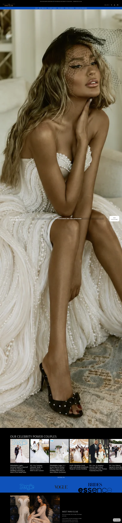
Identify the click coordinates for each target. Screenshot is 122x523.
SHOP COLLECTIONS (114, 218)
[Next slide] (110, 456)
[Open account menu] (114, 5)
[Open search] (111, 5)
